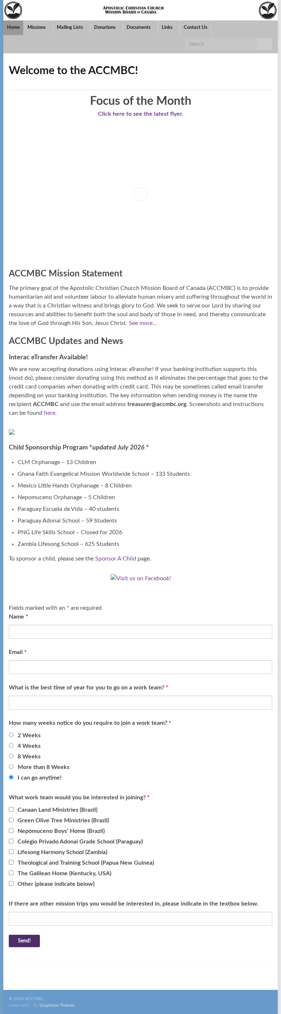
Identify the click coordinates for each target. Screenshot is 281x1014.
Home (13, 27)
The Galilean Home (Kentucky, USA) (64, 873)
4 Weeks (29, 746)
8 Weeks (29, 756)
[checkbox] (11, 809)
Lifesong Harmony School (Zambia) (62, 852)
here (49, 413)
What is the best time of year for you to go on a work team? (88, 687)
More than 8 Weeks (44, 767)
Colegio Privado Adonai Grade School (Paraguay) (80, 842)
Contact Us (195, 27)
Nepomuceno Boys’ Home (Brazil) (61, 831)
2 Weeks (29, 735)
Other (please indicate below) (56, 884)
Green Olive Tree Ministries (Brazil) (63, 820)
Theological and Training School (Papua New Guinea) (86, 863)
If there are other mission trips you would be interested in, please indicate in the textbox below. (134, 904)
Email (18, 652)
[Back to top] (264, 997)
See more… (143, 323)
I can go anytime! (40, 778)
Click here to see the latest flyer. (140, 114)
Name (18, 617)
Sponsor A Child (115, 559)
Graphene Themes (57, 1005)
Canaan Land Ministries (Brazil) (57, 810)
